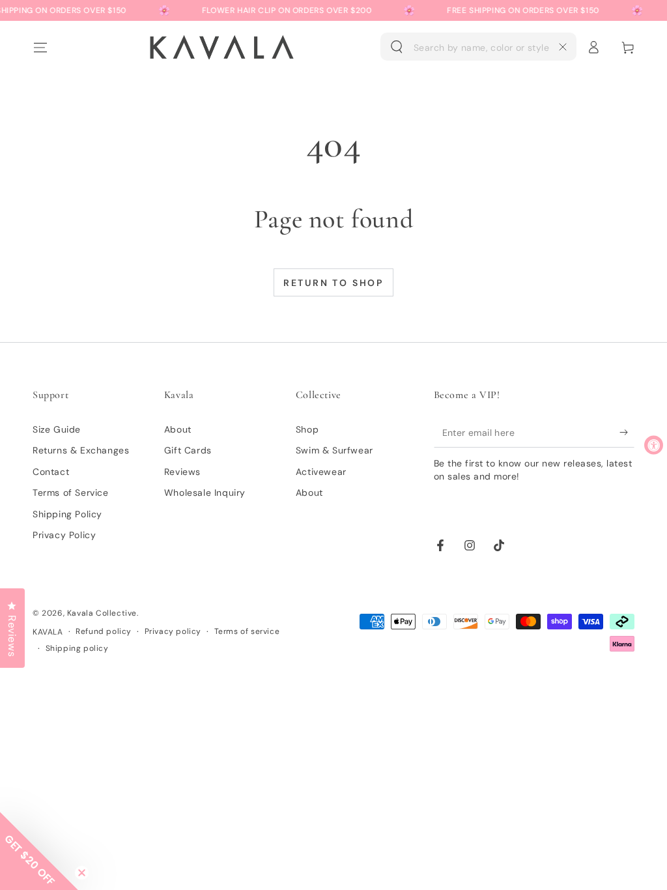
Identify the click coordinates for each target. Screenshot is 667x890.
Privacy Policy (64, 535)
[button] (478, 47)
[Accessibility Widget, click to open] (653, 445)
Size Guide (57, 429)
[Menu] (40, 47)
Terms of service (247, 631)
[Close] (563, 46)
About (178, 429)
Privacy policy (173, 631)
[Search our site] (396, 46)
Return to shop (333, 283)
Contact (51, 472)
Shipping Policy (67, 514)
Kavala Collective (102, 613)
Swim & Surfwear (334, 450)
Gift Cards (188, 450)
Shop (307, 429)
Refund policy (104, 631)
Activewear (321, 472)
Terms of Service (71, 492)
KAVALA (48, 632)
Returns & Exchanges (81, 450)
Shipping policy (77, 648)
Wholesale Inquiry (205, 492)
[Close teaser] (82, 873)
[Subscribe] (626, 432)
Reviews (182, 472)
